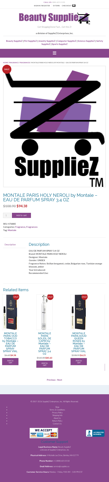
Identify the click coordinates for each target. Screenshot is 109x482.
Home (5, 62)
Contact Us (57, 424)
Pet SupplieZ (30, 41)
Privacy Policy (57, 412)
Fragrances (25, 62)
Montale (12, 230)
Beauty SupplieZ (14, 41)
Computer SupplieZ (66, 41)
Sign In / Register (42, 6)
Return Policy (57, 421)
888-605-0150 (58, 2)
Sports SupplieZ (60, 44)
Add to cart (21, 215)
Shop (57, 407)
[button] (54, 53)
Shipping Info (57, 415)
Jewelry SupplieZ (46, 41)
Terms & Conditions (57, 410)
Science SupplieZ (86, 41)
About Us (57, 418)
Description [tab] (10, 244)
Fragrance (14, 62)
